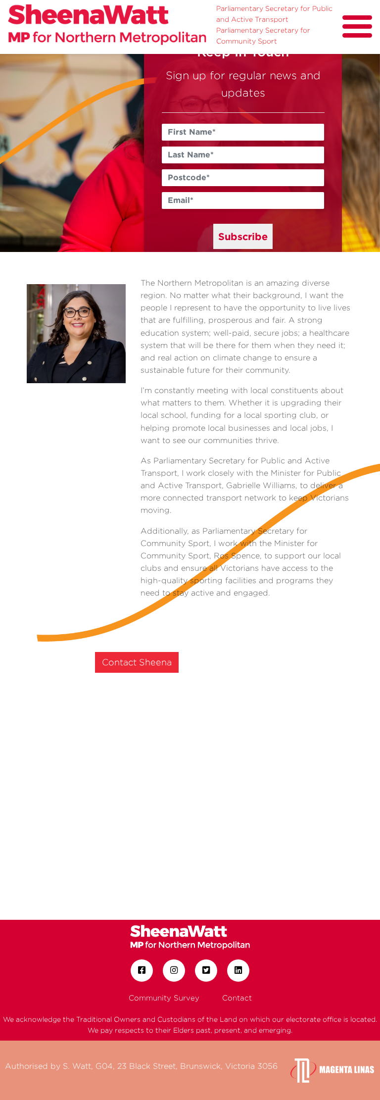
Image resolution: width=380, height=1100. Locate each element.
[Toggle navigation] (357, 26)
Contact (237, 997)
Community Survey (164, 997)
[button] (28, 153)
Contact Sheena (137, 662)
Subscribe (243, 236)
